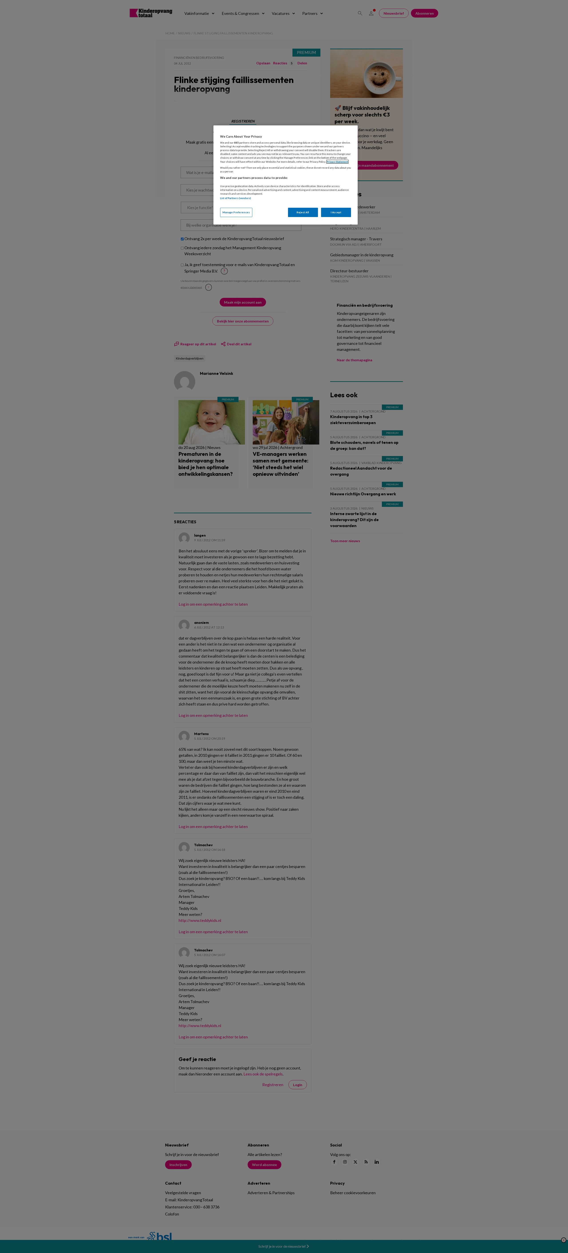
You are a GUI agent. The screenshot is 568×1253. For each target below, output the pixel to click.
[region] (285, 175)
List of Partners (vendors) (235, 198)
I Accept (336, 212)
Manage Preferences (236, 212)
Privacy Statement (337, 161)
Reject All (303, 212)
